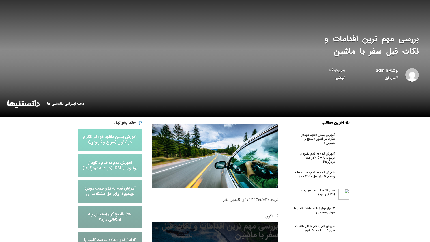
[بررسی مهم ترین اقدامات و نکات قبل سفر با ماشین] (215, 156)
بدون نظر (230, 200)
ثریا (275, 200)
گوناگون (340, 78)
